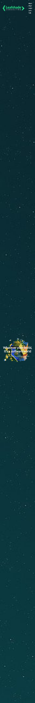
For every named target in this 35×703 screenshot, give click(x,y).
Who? (30, 3)
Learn (30, 8)
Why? (30, 6)
